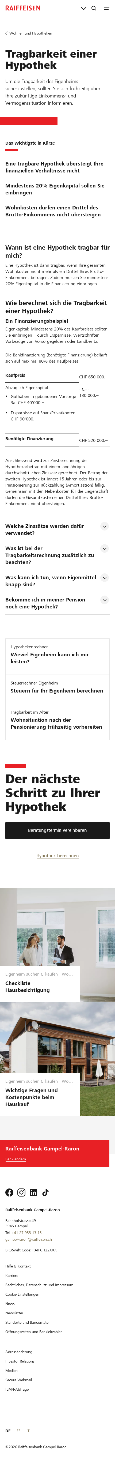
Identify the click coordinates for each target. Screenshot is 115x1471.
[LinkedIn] (33, 1192)
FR (19, 1431)
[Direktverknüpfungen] (83, 8)
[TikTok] (45, 1192)
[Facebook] (9, 1192)
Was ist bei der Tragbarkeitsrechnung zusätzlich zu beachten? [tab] (50, 555)
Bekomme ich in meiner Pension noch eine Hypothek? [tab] (46, 603)
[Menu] (107, 8)
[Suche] (94, 8)
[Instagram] (21, 1192)
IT (27, 1431)
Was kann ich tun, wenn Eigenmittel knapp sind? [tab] (51, 581)
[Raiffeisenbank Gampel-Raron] (22, 8)
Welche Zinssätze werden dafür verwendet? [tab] (45, 529)
